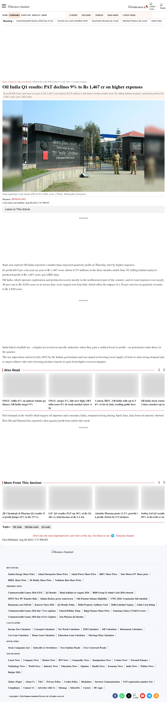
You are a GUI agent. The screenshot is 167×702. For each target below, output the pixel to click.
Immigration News (102, 660)
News (44, 15)
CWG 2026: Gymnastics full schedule (129, 598)
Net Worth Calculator (69, 629)
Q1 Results (51, 592)
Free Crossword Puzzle (95, 647)
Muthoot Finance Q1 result (135, 21)
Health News (98, 666)
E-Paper (73, 15)
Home (5, 15)
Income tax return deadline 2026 (73, 21)
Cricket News (120, 660)
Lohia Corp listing (146, 604)
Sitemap (63, 687)
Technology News (16, 666)
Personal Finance (139, 660)
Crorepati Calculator (44, 629)
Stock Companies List (19, 647)
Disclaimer (86, 681)
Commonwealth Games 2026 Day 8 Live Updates (32, 616)
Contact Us (28, 687)
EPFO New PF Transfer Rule (22, 598)
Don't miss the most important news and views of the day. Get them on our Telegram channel (83, 535)
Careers (87, 687)
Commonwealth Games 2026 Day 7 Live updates (32, 610)
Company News (31, 660)
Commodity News (80, 660)
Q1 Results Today (66, 604)
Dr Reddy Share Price (41, 580)
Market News (48, 660)
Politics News (147, 666)
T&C (40, 681)
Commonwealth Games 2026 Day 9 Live (34, 21)
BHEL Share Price (17, 580)
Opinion (99, 15)
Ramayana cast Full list (19, 604)
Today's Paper (15, 681)
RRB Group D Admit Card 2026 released (113, 592)
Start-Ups (26, 15)
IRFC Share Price (108, 574)
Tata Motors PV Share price (134, 574)
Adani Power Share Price (83, 574)
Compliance (14, 687)
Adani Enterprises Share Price (53, 574)
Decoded (86, 15)
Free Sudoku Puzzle (70, 647)
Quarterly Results (24, 81)
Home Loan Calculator (43, 635)
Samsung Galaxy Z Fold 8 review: (129, 610)
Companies (14, 15)
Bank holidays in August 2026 (74, 592)
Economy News (115, 666)
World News (34, 666)
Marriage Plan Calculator (101, 635)
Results (36, 15)
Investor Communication (107, 681)
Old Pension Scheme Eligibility (92, 598)
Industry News (51, 666)
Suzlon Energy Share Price (21, 574)
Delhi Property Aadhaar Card (93, 604)
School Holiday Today (70, 610)
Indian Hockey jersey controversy (56, 598)
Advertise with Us (46, 687)
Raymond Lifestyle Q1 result (105, 21)
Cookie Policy (71, 681)
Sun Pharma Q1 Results (71, 616)
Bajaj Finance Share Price (97, 610)
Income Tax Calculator (19, 629)
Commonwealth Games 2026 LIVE (25, 592)
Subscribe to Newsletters (45, 647)
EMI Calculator (91, 629)
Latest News (129, 15)
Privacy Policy (54, 681)
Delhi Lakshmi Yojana (122, 604)
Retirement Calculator (131, 629)
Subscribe (75, 687)
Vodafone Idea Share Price (68, 580)
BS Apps (98, 687)
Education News (69, 666)
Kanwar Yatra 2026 (44, 604)
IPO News (63, 660)
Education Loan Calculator (71, 635)
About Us (30, 681)
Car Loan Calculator (18, 635)
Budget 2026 (14, 672)
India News (113, 15)
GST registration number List (138, 681)
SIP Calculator (109, 629)
